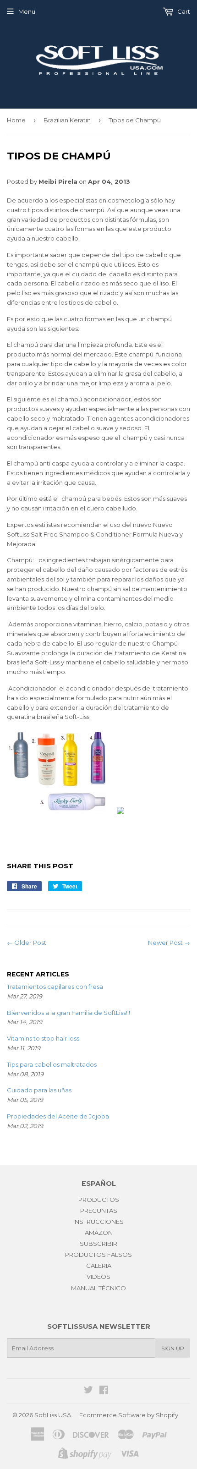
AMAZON (99, 1232)
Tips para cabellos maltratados (52, 1064)
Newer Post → (169, 942)
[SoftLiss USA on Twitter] (88, 1391)
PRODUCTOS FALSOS (98, 1254)
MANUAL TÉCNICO (98, 1288)
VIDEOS (98, 1276)
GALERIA (98, 1265)
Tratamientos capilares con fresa (55, 986)
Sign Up (172, 1348)
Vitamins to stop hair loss (43, 1038)
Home (16, 120)
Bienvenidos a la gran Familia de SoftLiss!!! (68, 1012)
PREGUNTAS (98, 1210)
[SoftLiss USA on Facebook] (104, 1391)
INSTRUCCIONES (98, 1221)
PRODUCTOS (98, 1199)
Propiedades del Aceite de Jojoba (58, 1116)
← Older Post (26, 942)
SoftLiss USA (52, 1415)
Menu (26, 11)
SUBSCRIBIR (98, 1243)
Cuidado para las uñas (39, 1090)
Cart (183, 11)
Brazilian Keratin (67, 120)
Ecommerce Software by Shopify (128, 1415)
